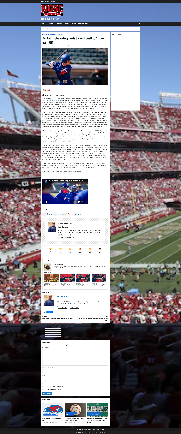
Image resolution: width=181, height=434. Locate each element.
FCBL (57, 281)
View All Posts (74, 307)
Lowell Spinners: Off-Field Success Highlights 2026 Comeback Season (67, 285)
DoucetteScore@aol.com (68, 235)
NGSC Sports (79, 429)
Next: (93, 318)
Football (43, 24)
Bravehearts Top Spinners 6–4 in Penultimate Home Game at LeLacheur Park (98, 285)
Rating (44, 368)
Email (44, 375)
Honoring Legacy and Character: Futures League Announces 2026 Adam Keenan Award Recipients (50, 285)
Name (44, 370)
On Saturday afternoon (53, 100)
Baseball (51, 24)
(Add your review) (88, 328)
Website (44, 381)
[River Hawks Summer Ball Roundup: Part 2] (52, 410)
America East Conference (48, 34)
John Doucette (47, 46)
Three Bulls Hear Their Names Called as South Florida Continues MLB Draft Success (97, 420)
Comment (45, 347)
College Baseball (58, 34)
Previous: (57, 317)
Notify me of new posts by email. (52, 389)
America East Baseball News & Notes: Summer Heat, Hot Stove (74, 419)
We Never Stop (50, 18)
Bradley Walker (91, 424)
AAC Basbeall (91, 413)
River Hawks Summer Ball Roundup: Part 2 (51, 419)
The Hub (74, 24)
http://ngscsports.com (67, 238)
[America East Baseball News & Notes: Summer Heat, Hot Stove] (75, 410)
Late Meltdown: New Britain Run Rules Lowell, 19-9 (82, 285)
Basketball (59, 24)
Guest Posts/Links (83, 24)
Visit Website (62, 307)
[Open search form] (139, 24)
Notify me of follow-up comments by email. (55, 386)
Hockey (67, 24)
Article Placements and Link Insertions (94, 429)
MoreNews (95, 432)
